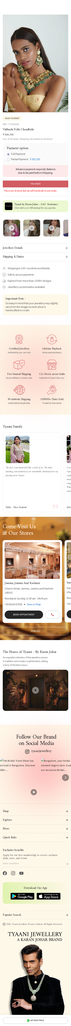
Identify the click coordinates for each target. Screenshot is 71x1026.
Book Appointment (24, 614)
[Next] (65, 777)
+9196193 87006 (13, 604)
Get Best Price (37, 1020)
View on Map (34, 604)
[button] (19, 778)
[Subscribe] (67, 864)
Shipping (24, 139)
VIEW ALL (35, 631)
